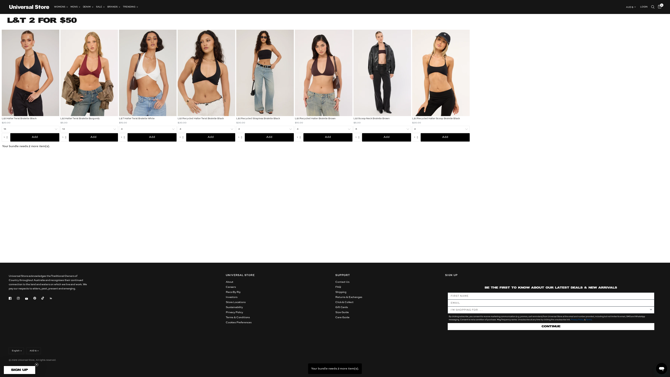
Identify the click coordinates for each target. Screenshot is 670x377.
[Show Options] (651, 310)
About (229, 282)
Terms (589, 320)
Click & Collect (344, 302)
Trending (129, 7)
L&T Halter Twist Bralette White (137, 118)
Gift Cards (341, 307)
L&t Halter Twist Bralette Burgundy (80, 118)
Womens (59, 7)
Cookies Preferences (239, 322)
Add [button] (35, 137)
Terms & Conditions (238, 317)
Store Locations (235, 302)
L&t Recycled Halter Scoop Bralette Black (436, 118)
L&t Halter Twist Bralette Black (19, 118)
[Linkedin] (53, 298)
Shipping (340, 292)
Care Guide (342, 317)
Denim (87, 7)
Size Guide (342, 312)
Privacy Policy (234, 312)
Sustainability (234, 307)
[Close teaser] (36, 364)
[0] (658, 7)
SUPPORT (342, 275)
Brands (112, 7)
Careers (231, 287)
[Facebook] (12, 298)
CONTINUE (551, 326)
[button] (19, 370)
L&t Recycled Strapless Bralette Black (258, 118)
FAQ (338, 287)
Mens (73, 7)
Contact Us (342, 282)
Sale (99, 7)
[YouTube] (29, 299)
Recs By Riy (233, 292)
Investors (231, 297)
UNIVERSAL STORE (240, 275)
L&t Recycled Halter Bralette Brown (315, 118)
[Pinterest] (37, 298)
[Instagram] (21, 298)
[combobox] (550, 310)
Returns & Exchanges (348, 297)
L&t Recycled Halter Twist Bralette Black (201, 118)
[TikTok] (45, 298)
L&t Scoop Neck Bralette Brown (371, 118)
